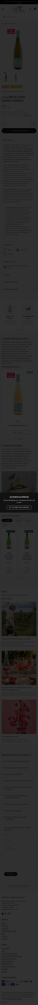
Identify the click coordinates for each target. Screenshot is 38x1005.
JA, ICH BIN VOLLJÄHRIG (19, 507)
